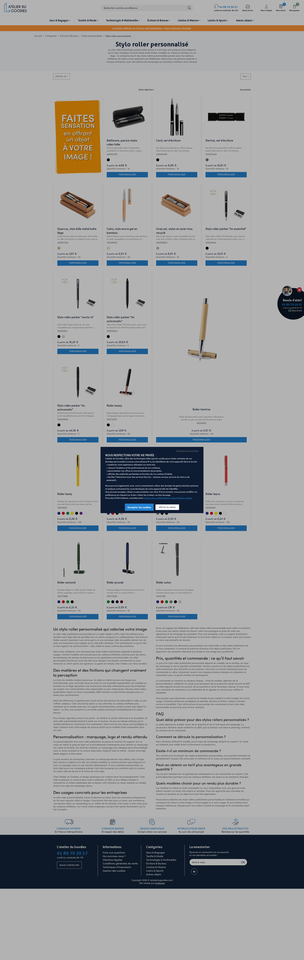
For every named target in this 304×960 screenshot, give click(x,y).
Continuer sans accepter (187, 450)
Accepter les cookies (139, 507)
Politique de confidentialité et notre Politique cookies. (167, 498)
